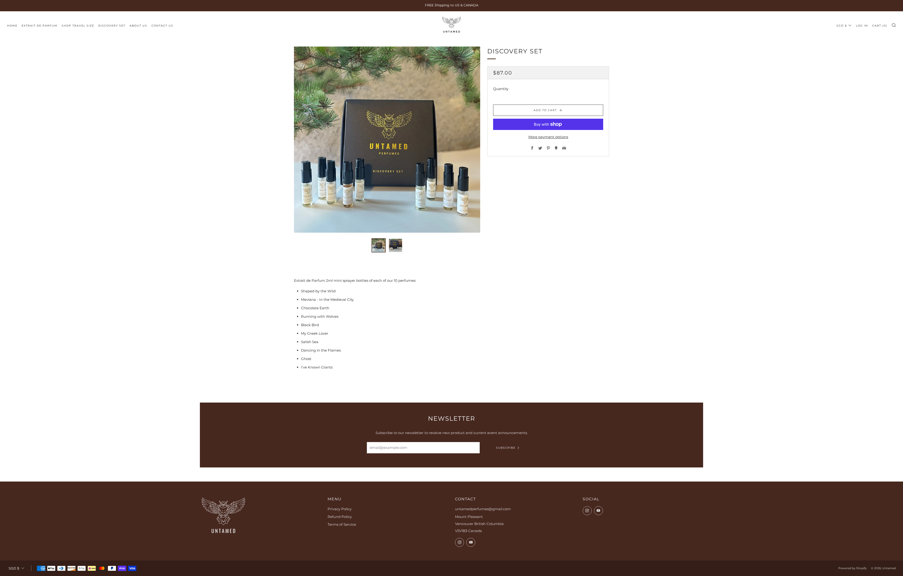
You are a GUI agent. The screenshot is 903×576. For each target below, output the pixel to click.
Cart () (879, 25)
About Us (138, 25)
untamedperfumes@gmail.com (483, 509)
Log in (862, 25)
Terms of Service (342, 524)
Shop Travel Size (78, 25)
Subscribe (505, 447)
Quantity (500, 88)
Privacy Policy (340, 509)
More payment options (548, 137)
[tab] (379, 245)
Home (12, 25)
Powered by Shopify (852, 568)
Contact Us (162, 25)
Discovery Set (111, 25)
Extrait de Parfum (39, 25)
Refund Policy (340, 516)
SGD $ (841, 25)
